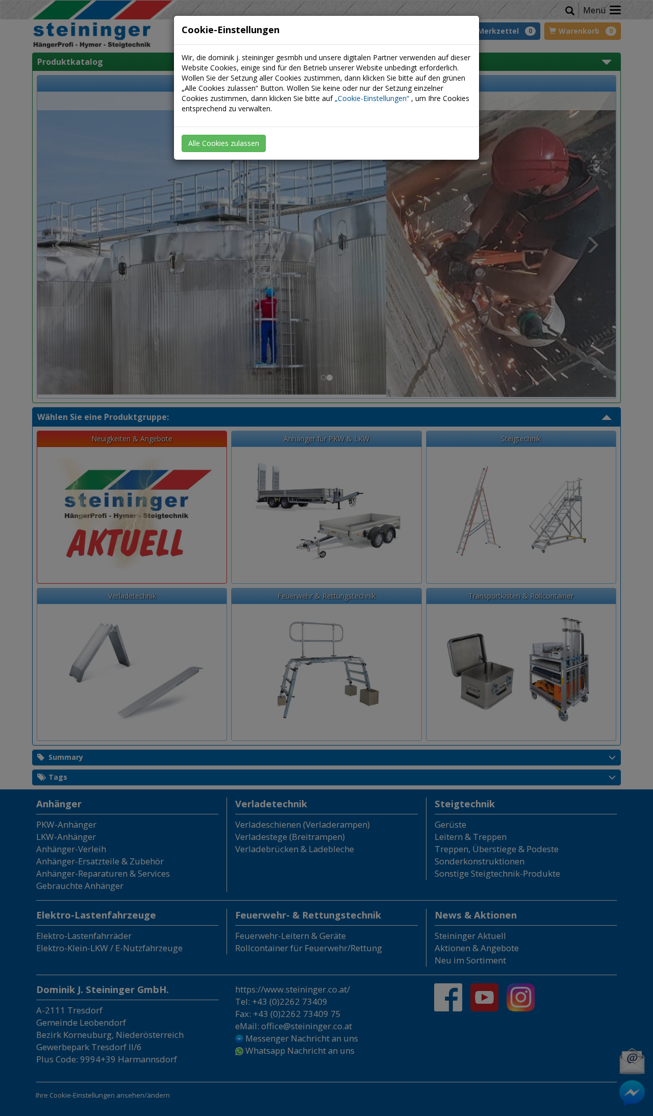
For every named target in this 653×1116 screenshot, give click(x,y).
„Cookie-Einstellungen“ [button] (372, 98)
